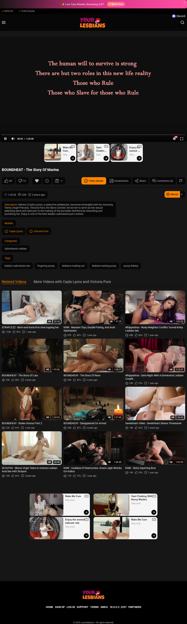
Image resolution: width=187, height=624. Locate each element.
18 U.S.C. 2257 (118, 607)
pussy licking (131, 265)
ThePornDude (28, 11)
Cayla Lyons (16, 231)
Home (49, 607)
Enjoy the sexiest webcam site (135, 149)
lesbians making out (73, 265)
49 (10, 180)
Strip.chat (67, 154)
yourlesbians (88, 622)
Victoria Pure (41, 231)
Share (142, 180)
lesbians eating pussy (104, 265)
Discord (181, 16)
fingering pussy (46, 265)
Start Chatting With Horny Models (101, 149)
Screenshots (121, 180)
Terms (94, 607)
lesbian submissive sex (17, 265)
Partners (134, 607)
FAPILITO (8, 11)
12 (24, 180)
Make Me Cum (68, 149)
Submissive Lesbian (16, 248)
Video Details (96, 180)
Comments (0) (165, 180)
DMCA (104, 607)
